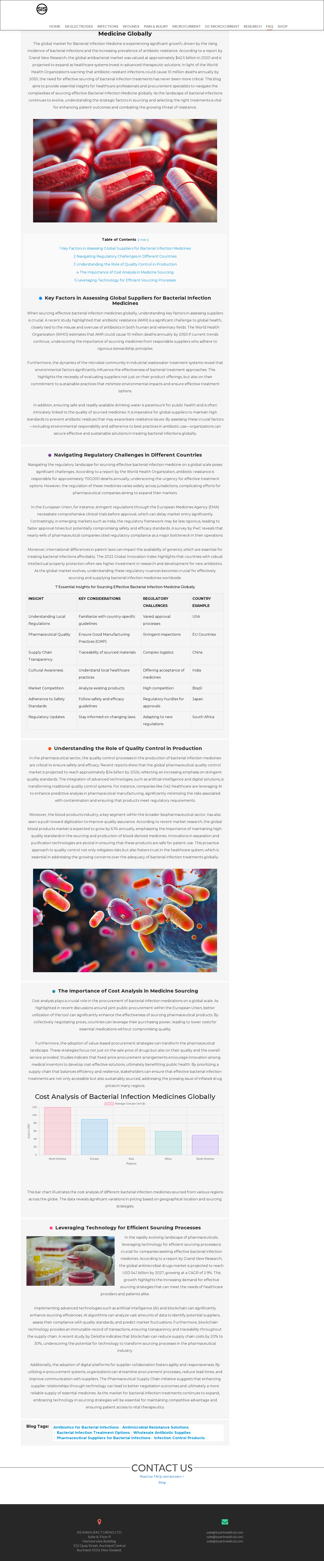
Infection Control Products (179, 1438)
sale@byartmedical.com (225, 1532)
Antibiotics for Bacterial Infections (86, 1427)
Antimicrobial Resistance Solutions (155, 1427)
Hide (143, 239)
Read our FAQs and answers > (162, 1476)
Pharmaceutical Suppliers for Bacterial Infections (103, 1438)
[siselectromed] (42, 9)
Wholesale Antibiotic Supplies (161, 1433)
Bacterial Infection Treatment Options (93, 1433)
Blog (162, 1482)
